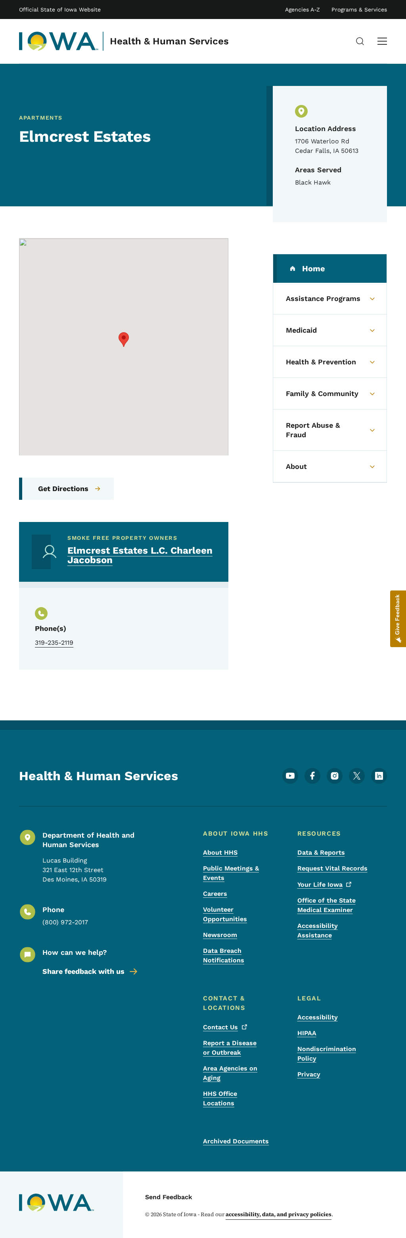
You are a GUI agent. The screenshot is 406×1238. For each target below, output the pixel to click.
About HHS (220, 852)
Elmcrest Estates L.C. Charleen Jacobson (140, 555)
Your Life (320, 884)
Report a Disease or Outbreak (230, 1047)
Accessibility (317, 1017)
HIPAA (306, 1033)
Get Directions (63, 488)
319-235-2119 (54, 642)
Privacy (308, 1074)
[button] (123, 339)
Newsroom (220, 935)
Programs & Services (359, 9)
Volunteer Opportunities (225, 914)
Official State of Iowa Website (60, 9)
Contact (220, 1027)
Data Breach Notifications (223, 955)
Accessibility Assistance (317, 930)
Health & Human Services (169, 41)
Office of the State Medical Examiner (326, 905)
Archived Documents (236, 1141)
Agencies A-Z (302, 9)
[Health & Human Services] (59, 41)
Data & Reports (321, 852)
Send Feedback (168, 1197)
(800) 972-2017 (65, 922)
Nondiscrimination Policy (326, 1053)
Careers (215, 893)
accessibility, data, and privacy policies (278, 1214)
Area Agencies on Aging (230, 1073)
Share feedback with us (83, 971)
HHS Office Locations (220, 1098)
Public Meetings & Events (231, 873)
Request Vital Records (332, 868)
